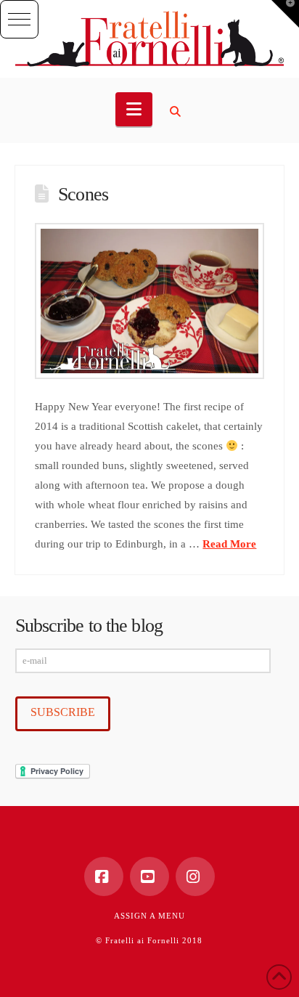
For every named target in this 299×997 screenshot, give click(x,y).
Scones (83, 194)
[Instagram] (195, 876)
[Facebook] (103, 876)
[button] (19, 19)
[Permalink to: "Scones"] (149, 301)
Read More (229, 544)
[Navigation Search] (177, 112)
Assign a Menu (149, 915)
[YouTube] (149, 876)
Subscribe (62, 712)
